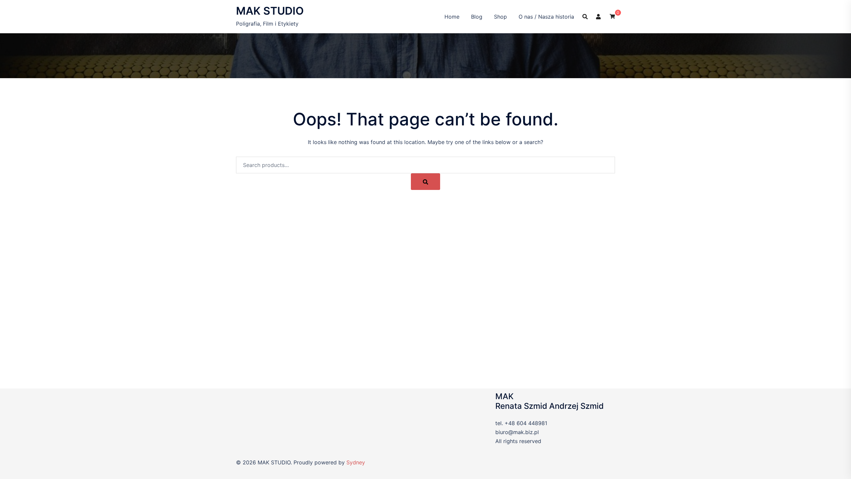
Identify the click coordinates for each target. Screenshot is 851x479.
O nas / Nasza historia (546, 16)
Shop (500, 16)
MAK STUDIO (270, 10)
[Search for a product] (585, 16)
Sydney (355, 462)
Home (451, 16)
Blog (476, 16)
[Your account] (598, 16)
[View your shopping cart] (612, 16)
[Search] (425, 181)
